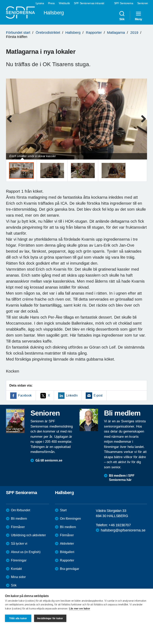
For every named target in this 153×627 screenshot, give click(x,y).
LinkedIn (71, 395)
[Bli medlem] (88, 420)
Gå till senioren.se (48, 460)
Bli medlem (19, 518)
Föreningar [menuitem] (18, 560)
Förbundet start (18, 32)
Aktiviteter (67, 543)
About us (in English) (25, 552)
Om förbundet (20, 510)
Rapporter (94, 32)
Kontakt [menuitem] (16, 568)
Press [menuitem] (51, 3)
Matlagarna (116, 32)
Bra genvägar (69, 568)
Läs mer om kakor (79, 608)
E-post (98, 395)
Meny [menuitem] (138, 19)
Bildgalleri (67, 552)
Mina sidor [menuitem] (18, 577)
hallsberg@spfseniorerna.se (123, 530)
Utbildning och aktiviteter (28, 535)
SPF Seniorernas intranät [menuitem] (89, 3)
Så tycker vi (19, 543)
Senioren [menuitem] (142, 3)
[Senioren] (15, 421)
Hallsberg (72, 32)
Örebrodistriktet (48, 32)
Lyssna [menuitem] (40, 3)
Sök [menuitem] (122, 19)
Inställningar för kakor (50, 618)
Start (63, 510)
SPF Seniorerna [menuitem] (123, 3)
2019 (134, 32)
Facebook (25, 395)
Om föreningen (70, 518)
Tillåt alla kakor (18, 618)
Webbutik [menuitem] (64, 3)
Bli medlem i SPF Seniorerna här (121, 477)
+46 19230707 (120, 525)
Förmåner (18, 527)
